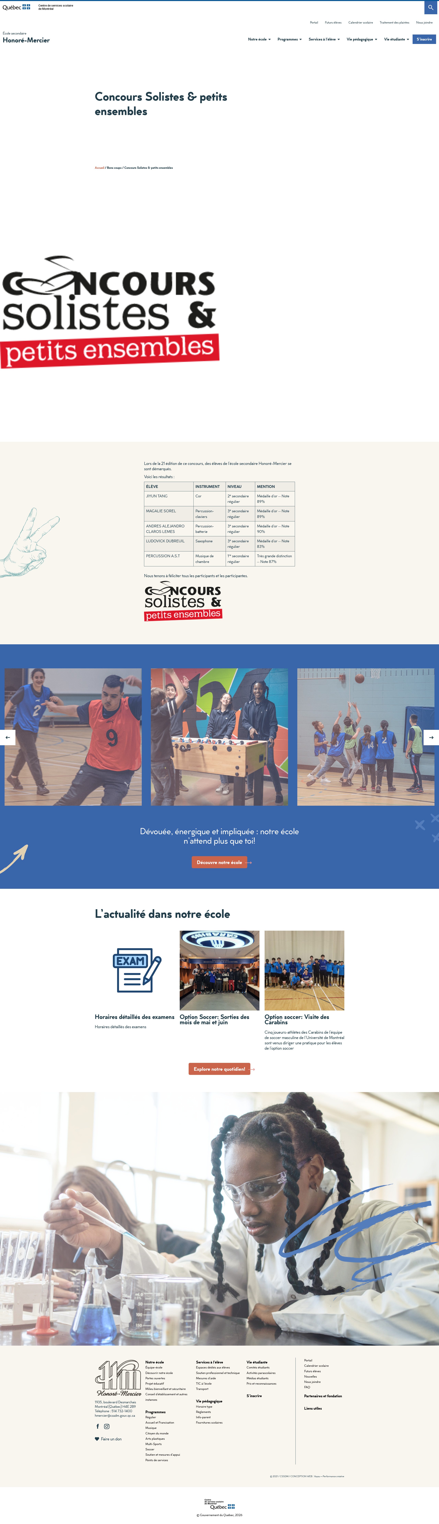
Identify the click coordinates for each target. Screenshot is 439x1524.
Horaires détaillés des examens (135, 1016)
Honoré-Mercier (26, 40)
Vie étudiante (257, 1362)
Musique (151, 1428)
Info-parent (203, 1417)
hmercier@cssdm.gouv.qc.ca (115, 1415)
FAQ (307, 1387)
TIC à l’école (204, 1383)
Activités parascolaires (261, 1373)
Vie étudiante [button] (394, 39)
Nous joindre (424, 22)
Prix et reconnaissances (261, 1383)
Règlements (203, 1412)
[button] (269, 39)
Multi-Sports (153, 1444)
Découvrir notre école (159, 1373)
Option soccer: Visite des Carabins (297, 1019)
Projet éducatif (154, 1383)
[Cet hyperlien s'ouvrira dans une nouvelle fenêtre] (16, 7)
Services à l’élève (209, 1362)
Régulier (150, 1417)
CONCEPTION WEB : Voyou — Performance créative (317, 1476)
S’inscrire (424, 39)
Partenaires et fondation (323, 1396)
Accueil (99, 167)
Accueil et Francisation (159, 1422)
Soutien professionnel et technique (218, 1373)
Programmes (155, 1411)
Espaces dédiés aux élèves (213, 1367)
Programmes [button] (288, 39)
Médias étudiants (258, 1378)
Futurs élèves (333, 22)
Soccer (149, 1449)
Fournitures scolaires (209, 1422)
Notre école (154, 1362)
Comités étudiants (258, 1367)
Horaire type (204, 1406)
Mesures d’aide (206, 1378)
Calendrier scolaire (360, 22)
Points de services (156, 1460)
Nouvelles (310, 1376)
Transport (202, 1389)
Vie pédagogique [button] (360, 39)
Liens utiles (313, 1408)
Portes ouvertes (155, 1378)
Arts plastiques (155, 1438)
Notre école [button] (257, 39)
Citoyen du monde (157, 1433)
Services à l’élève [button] (322, 39)
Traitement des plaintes (392, 23)
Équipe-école (153, 1367)
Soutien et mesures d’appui (162, 1454)
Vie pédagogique (209, 1401)
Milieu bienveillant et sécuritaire (165, 1389)
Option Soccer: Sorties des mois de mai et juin (214, 1019)
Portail (314, 22)
